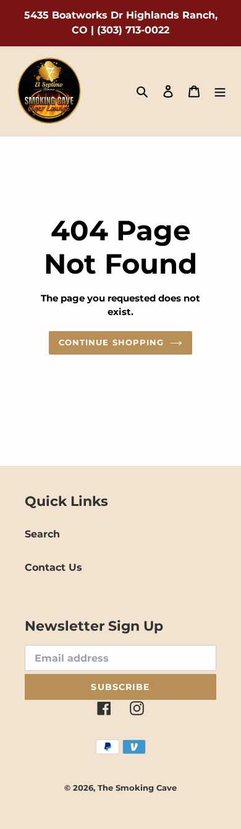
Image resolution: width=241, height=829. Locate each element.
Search (42, 534)
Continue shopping (111, 342)
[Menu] (220, 91)
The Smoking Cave (137, 788)
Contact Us (53, 567)
